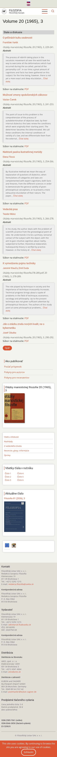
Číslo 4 (20, 473)
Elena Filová (9, 157)
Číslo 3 (8, 480)
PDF (26, 89)
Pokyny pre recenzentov (16, 377)
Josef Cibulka (9, 332)
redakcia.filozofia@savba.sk (20, 584)
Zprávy (7, 455)
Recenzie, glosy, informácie (16, 450)
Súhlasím (28, 752)
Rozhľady (8, 441)
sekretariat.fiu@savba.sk (19, 624)
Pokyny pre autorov (14, 372)
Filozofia (15, 10)
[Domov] (4, 11)
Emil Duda (24, 268)
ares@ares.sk (14, 671)
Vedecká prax (10, 209)
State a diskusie (11, 437)
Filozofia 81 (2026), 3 (14, 498)
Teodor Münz (9, 214)
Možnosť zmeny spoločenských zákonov (25, 94)
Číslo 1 (8, 473)
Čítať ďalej (23, 138)
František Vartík (10, 42)
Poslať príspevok (12, 366)
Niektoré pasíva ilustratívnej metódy (22, 152)
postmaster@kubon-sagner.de (22, 691)
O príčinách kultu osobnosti (17, 37)
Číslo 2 (8, 476)
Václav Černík (9, 99)
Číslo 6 (20, 480)
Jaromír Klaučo (10, 268)
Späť (7, 347)
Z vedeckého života (13, 446)
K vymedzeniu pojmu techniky (19, 263)
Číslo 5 (20, 476)
